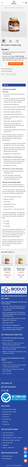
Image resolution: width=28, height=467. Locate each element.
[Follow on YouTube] (7, 390)
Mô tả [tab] (6, 85)
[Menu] (2, 2)
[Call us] (5, 390)
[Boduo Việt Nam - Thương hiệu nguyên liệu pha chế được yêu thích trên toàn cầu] (14, 2)
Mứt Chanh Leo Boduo (7, 71)
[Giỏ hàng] (26, 2)
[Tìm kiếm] (22, 2)
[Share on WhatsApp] (2, 74)
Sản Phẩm (12, 7)
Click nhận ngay (7, 54)
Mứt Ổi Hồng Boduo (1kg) (7, 269)
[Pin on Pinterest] (12, 74)
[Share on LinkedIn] (15, 74)
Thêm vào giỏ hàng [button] (7, 276)
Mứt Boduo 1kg (20, 7)
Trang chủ (6, 7)
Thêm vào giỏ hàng (16, 63)
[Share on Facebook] (5, 74)
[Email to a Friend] (10, 74)
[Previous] (3, 24)
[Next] (24, 24)
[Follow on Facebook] (2, 390)
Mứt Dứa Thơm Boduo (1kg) (21, 269)
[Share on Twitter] (7, 74)
